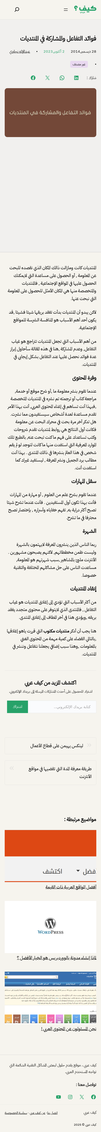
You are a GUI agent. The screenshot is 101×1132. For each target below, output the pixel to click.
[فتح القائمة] (66, 9)
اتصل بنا (52, 1112)
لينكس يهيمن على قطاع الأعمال (56, 745)
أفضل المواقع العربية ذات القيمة (71, 887)
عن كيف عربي (37, 1112)
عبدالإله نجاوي (19, 51)
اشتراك (17, 707)
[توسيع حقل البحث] (17, 9)
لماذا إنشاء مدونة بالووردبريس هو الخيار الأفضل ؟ (56, 957)
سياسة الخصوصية (16, 1112)
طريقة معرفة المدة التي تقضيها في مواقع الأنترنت (60, 772)
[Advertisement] (50, 193)
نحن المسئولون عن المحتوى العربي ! (68, 1028)
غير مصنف (79, 64)
